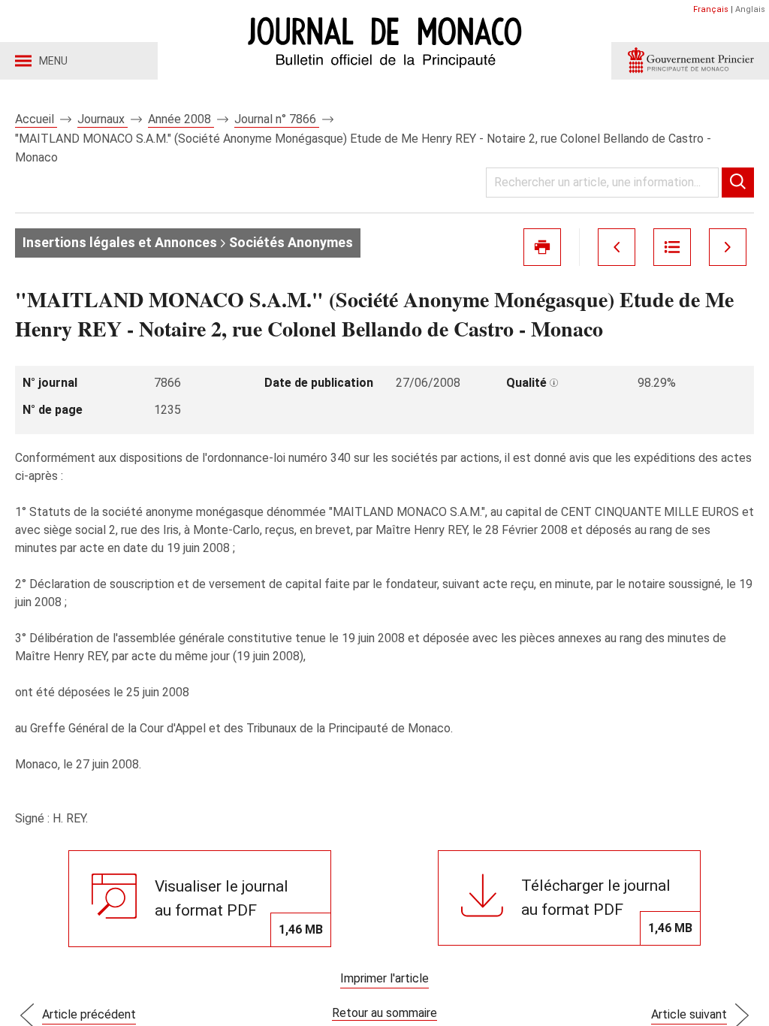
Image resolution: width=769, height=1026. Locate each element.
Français (710, 9)
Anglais (750, 9)
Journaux (102, 119)
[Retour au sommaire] (672, 247)
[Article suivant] (727, 247)
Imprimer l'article (384, 978)
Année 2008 (181, 119)
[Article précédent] (616, 247)
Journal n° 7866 (276, 119)
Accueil (36, 119)
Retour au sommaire (384, 1013)
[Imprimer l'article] (542, 247)
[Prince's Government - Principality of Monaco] (690, 61)
